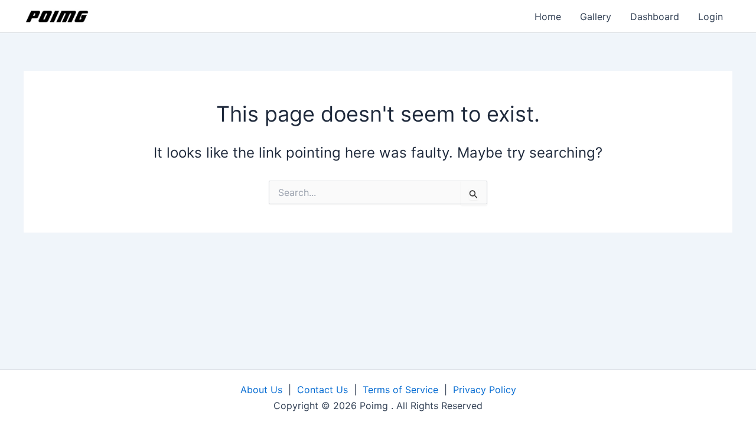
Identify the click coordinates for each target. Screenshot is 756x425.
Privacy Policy (484, 389)
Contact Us (322, 389)
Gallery (595, 16)
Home (548, 16)
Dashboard (654, 16)
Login (710, 16)
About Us (261, 389)
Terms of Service (400, 389)
